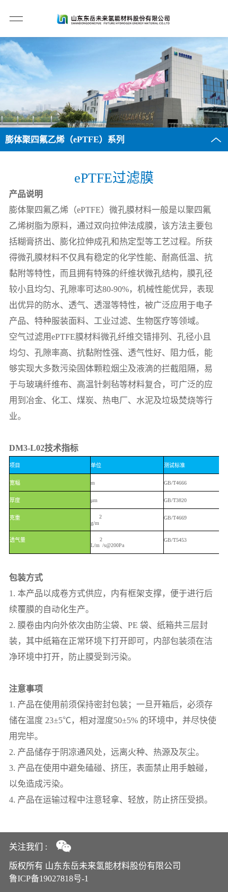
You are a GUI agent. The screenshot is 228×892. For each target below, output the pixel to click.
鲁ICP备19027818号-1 (49, 878)
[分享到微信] (63, 846)
